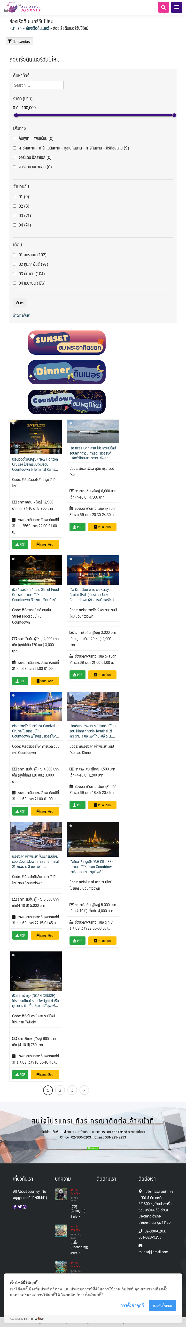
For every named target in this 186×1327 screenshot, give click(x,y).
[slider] (16, 115)
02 (24, 206)
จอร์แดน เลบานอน (35, 166)
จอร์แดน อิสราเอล (35, 157)
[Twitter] (20, 1207)
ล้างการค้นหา (22, 315)
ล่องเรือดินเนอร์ (37, 28)
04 (25, 224)
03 (25, 215)
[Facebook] (15, 1207)
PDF (22, 544)
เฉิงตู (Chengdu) (76, 1208)
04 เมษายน (32, 283)
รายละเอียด (46, 544)
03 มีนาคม (32, 273)
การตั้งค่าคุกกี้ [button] (132, 1305)
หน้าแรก (15, 28)
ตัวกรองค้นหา (21, 41)
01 (24, 196)
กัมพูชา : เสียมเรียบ (36, 138)
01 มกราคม (32, 254)
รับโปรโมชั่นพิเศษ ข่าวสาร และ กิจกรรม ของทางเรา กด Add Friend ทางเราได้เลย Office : (93, 1134)
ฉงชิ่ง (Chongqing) (76, 1244)
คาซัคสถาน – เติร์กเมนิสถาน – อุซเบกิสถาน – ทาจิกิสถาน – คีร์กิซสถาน (74, 147)
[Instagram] (25, 1207)
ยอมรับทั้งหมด (162, 1305)
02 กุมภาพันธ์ (33, 264)
